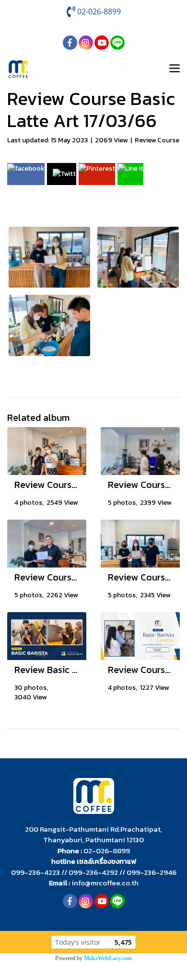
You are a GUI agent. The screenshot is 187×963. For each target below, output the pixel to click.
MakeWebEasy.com (108, 958)
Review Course (157, 140)
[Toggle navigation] (174, 69)
